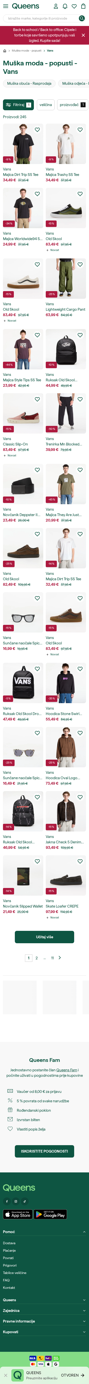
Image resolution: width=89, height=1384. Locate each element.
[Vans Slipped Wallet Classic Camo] (23, 875)
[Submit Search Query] (82, 18)
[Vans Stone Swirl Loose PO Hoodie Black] (66, 683)
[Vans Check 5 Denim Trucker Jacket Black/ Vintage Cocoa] (66, 811)
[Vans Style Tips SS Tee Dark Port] (23, 349)
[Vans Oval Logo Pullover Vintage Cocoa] (66, 747)
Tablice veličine (14, 1273)
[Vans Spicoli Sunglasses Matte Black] (23, 612)
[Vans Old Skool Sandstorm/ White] (66, 208)
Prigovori (10, 1265)
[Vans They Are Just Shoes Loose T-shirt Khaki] (66, 484)
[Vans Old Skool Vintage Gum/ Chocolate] (66, 612)
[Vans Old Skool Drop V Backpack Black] (23, 683)
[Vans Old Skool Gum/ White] (23, 278)
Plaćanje (9, 1250)
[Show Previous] (60, 958)
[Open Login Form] (56, 6)
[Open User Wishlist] (74, 6)
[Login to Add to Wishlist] (37, 130)
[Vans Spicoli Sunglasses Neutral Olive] (23, 747)
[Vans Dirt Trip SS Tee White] (66, 548)
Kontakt (9, 1288)
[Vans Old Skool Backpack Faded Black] (23, 811)
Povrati (8, 1258)
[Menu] (5, 6)
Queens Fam (66, 1070)
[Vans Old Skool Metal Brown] (23, 548)
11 (52, 958)
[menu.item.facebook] (7, 1201)
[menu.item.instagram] (16, 1201)
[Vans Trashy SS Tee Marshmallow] (66, 144)
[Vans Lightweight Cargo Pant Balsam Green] (66, 278)
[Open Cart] (83, 6)
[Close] (83, 35)
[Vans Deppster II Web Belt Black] (23, 484)
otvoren (70, 1375)
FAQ (6, 1280)
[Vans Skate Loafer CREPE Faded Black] (66, 875)
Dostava (9, 1243)
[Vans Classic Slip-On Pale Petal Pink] (23, 413)
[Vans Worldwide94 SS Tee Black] (23, 208)
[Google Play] (50, 1214)
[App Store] (18, 1214)
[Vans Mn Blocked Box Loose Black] (66, 413)
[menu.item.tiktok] (25, 1201)
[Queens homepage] (25, 6)
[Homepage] (44, 1187)
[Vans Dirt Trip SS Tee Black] (23, 144)
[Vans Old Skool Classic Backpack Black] (66, 349)
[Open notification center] (65, 6)
